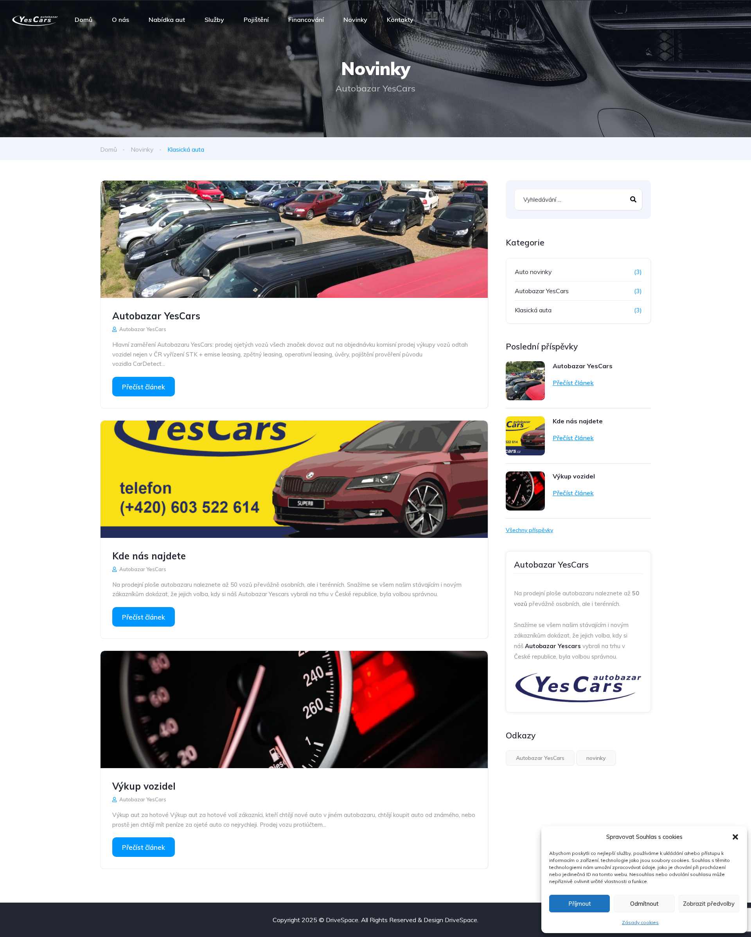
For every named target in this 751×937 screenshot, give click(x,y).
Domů (83, 19)
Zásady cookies (640, 922)
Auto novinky (533, 272)
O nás (120, 19)
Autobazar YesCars (156, 316)
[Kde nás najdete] (294, 479)
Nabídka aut (167, 19)
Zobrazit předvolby (709, 903)
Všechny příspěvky (529, 530)
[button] (735, 837)
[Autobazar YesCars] (35, 19)
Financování (306, 19)
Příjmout (579, 903)
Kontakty (400, 19)
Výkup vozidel (144, 786)
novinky (596, 757)
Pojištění (256, 19)
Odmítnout (644, 903)
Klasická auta (533, 310)
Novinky (355, 19)
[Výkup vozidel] (294, 709)
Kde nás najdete (149, 556)
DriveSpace (342, 920)
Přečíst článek (143, 387)
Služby (214, 19)
